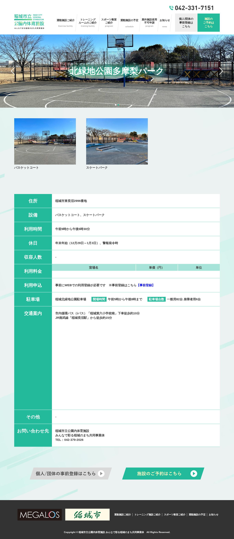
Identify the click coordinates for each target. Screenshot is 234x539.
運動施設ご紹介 (66, 20)
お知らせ (165, 20)
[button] (13, 71)
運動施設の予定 (129, 20)
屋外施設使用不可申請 (149, 21)
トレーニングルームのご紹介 (88, 21)
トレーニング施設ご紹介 (147, 514)
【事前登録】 (146, 285)
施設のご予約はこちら (208, 22)
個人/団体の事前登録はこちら (186, 22)
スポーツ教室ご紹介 (109, 21)
